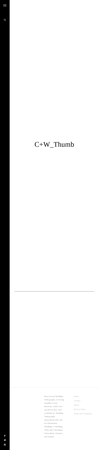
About (76, 405)
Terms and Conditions (83, 414)
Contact (77, 401)
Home (76, 396)
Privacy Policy (80, 409)
